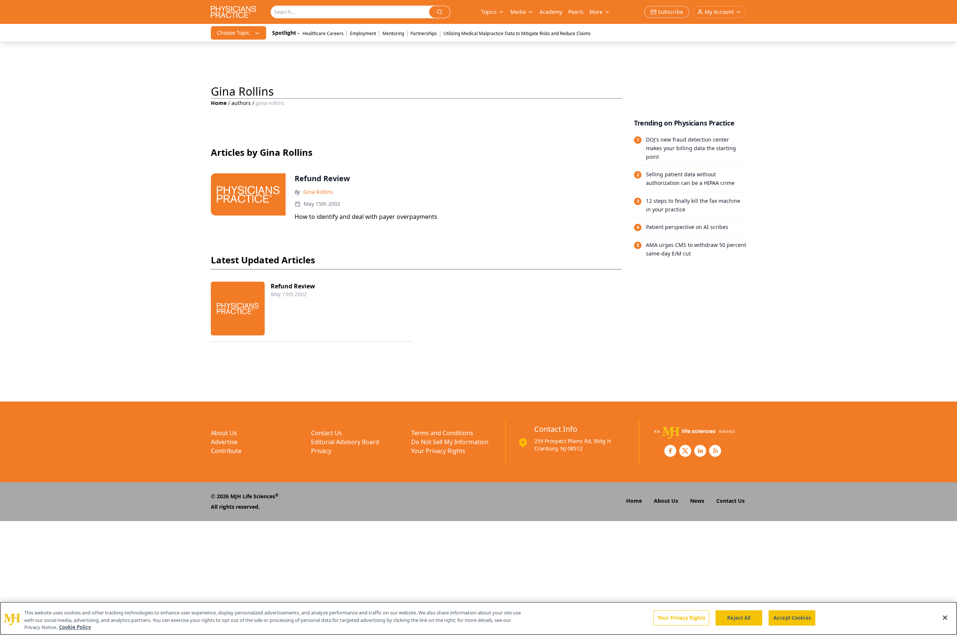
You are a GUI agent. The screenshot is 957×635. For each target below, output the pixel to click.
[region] (478, 618)
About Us (224, 433)
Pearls (576, 11)
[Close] (945, 617)
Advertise (224, 442)
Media (518, 11)
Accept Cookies (792, 617)
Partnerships (423, 33)
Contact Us (326, 433)
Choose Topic (233, 32)
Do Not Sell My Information (450, 442)
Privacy (321, 451)
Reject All (739, 617)
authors (241, 102)
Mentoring (393, 33)
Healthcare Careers (323, 33)
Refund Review (293, 286)
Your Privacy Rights (438, 451)
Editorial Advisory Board (345, 442)
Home (219, 102)
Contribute (226, 451)
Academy (550, 11)
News (697, 500)
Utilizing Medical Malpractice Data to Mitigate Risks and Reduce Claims (517, 33)
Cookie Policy (75, 627)
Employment (363, 33)
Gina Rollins (318, 191)
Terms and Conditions (442, 433)
